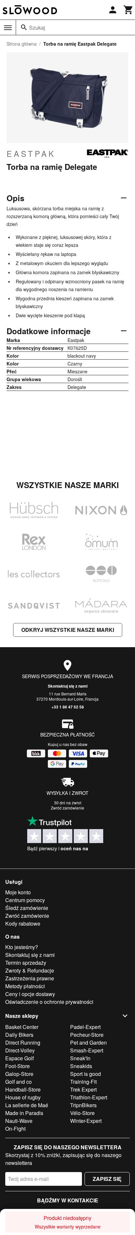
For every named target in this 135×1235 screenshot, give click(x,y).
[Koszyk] (128, 10)
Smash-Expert (86, 1050)
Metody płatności (25, 986)
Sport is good (85, 1074)
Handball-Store (23, 1089)
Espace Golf (19, 1058)
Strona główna (22, 43)
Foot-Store (17, 1066)
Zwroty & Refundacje (29, 970)
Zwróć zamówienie (67, 808)
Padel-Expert (85, 1027)
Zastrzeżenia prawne (29, 978)
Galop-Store (19, 1074)
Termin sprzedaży (25, 962)
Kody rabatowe (22, 923)
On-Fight (15, 1128)
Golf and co (18, 1081)
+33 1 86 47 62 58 (67, 707)
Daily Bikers (19, 1034)
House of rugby (23, 1097)
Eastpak (31, 153)
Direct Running (22, 1042)
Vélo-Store (82, 1113)
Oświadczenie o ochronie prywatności (49, 1001)
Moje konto (18, 892)
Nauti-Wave (18, 1120)
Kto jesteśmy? (21, 947)
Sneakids (81, 1066)
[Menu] (8, 28)
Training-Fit (83, 1081)
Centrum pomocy (25, 900)
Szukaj (37, 27)
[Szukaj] (24, 27)
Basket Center (21, 1027)
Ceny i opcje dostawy (30, 994)
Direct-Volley (20, 1050)
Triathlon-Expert (88, 1097)
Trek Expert (83, 1089)
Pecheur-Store (87, 1034)
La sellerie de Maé (26, 1105)
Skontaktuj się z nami (67, 686)
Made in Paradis (24, 1113)
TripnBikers (83, 1105)
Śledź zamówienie (26, 908)
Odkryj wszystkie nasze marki (67, 629)
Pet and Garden (88, 1042)
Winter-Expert (86, 1120)
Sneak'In (80, 1058)
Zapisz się (107, 1179)
